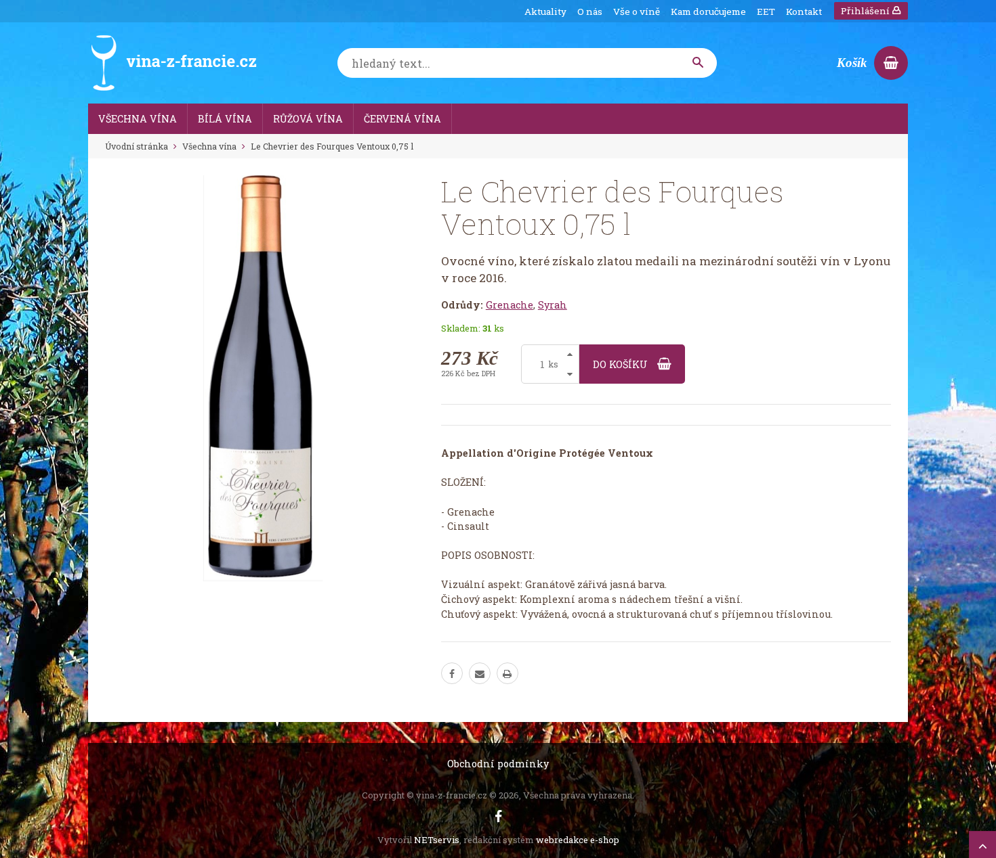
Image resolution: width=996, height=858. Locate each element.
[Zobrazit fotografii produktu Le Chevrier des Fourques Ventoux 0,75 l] (263, 378)
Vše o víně (636, 11)
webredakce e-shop (577, 840)
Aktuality (545, 11)
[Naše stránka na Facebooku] (498, 816)
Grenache (509, 304)
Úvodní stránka (136, 146)
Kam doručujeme (708, 11)
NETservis (436, 840)
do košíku (621, 364)
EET (766, 11)
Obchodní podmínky (498, 763)
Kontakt (804, 11)
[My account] (698, 63)
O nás (589, 11)
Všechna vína (209, 146)
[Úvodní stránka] (172, 62)
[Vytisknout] (507, 673)
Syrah (552, 304)
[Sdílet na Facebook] (452, 673)
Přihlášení (866, 11)
